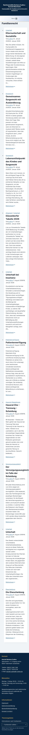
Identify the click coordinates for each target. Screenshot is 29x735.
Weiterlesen (10, 86)
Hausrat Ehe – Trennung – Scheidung (13, 408)
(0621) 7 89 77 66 (12, 667)
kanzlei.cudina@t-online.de (14, 671)
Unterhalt (9, 30)
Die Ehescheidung (15, 592)
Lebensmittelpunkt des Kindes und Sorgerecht (15, 161)
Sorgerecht (9, 94)
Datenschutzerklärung (8, 706)
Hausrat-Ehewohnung (13, 402)
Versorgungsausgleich (13, 464)
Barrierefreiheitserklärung (9, 708)
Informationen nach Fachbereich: (11, 721)
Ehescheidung (10, 589)
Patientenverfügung (12, 340)
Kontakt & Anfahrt (7, 711)
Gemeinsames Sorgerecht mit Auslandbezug (13, 99)
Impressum (5, 703)
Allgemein (9, 213)
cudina (10, 39)
